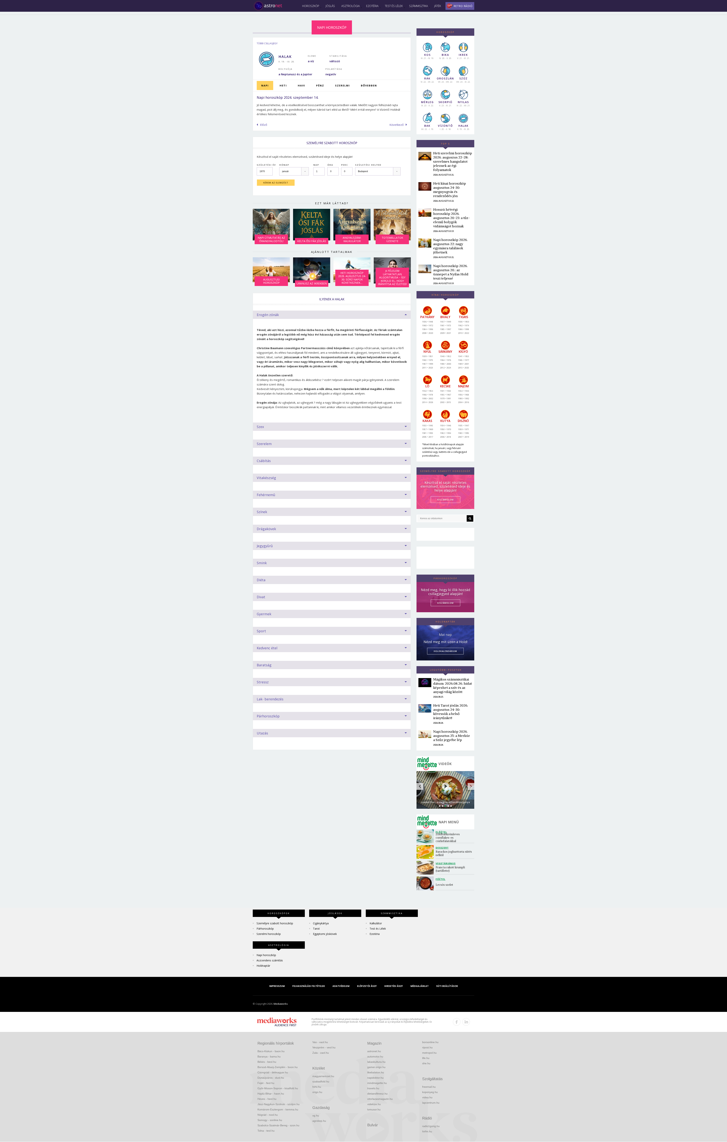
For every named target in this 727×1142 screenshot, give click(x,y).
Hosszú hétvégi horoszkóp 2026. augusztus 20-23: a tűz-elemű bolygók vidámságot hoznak (451, 217)
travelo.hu (373, 1088)
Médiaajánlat (419, 986)
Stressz (263, 682)
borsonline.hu (430, 1042)
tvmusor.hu (374, 1109)
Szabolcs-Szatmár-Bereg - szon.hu (278, 1125)
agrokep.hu (319, 1120)
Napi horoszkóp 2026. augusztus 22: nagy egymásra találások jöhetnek (450, 246)
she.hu (426, 1063)
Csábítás (264, 460)
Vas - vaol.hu (320, 1042)
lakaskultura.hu (376, 1061)
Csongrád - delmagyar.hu (272, 1072)
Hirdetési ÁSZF (393, 986)
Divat (261, 597)
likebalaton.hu (375, 1072)
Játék (437, 6)
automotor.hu (375, 1056)
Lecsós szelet (445, 884)
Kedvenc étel (267, 648)
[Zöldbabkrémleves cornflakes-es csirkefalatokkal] (426, 836)
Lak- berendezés (270, 699)
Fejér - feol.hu (265, 1083)
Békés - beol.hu (266, 1061)
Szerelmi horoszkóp (269, 934)
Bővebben (369, 85)
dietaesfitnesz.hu (377, 1093)
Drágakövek (266, 529)
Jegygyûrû (265, 546)
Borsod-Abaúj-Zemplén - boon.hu (277, 1067)
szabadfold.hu (320, 1081)
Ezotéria (372, 6)
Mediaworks (281, 1003)
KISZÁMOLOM (445, 499)
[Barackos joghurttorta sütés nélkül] (426, 852)
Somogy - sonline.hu (269, 1120)
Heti (283, 85)
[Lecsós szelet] (426, 883)
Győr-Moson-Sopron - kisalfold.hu (277, 1088)
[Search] (470, 518)
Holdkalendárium (445, 651)
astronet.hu (374, 1051)
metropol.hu (429, 1052)
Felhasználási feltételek (308, 986)
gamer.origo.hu (376, 1067)
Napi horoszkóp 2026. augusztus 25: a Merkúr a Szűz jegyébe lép (451, 735)
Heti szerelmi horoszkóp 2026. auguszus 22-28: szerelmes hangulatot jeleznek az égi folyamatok (452, 161)
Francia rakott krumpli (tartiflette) (451, 868)
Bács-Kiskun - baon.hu (271, 1051)
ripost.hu (427, 1047)
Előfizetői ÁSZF (367, 986)
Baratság (264, 665)
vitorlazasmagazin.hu (380, 1098)
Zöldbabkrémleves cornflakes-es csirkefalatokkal (448, 837)
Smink (262, 563)
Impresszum (277, 986)
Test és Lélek (394, 6)
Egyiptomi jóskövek (325, 934)
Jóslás (330, 6)
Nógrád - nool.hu (267, 1114)
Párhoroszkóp (268, 716)
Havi (301, 85)
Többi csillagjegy (267, 43)
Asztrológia (350, 6)
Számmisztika (418, 6)
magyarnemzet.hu (323, 1076)
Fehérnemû (266, 495)
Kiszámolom (445, 602)
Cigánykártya (321, 923)
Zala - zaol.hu (320, 1052)
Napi (265, 85)
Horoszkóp (310, 6)
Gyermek (264, 614)
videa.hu (427, 1097)
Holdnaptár (263, 965)
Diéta (261, 580)
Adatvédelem (340, 986)
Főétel (440, 879)
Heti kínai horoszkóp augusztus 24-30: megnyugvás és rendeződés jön (449, 189)
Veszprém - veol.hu (323, 1047)
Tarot (316, 928)
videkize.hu (374, 1104)
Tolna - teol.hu (266, 1130)
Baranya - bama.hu (269, 1056)
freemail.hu (429, 1086)
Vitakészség (266, 477)
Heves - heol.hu (266, 1098)
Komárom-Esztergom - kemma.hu (277, 1109)
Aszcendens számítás (270, 960)
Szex (260, 426)
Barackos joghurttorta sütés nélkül (454, 853)
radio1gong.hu (431, 1126)
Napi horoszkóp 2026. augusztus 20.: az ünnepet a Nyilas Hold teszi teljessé (450, 272)
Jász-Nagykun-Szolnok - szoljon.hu (278, 1104)
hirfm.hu (427, 1131)
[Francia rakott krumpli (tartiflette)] (426, 868)
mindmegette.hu (377, 1083)
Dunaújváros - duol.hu (270, 1077)
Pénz (320, 85)
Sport (261, 631)
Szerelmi (342, 85)
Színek (262, 512)
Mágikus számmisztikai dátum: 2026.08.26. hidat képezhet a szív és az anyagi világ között (452, 685)
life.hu (425, 1058)
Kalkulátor (376, 923)
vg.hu (315, 1115)
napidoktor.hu (375, 1077)
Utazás (262, 733)
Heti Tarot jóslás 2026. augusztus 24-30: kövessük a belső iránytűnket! (450, 711)
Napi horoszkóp (266, 955)
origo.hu (317, 1092)
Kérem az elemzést (275, 182)
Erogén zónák (268, 314)
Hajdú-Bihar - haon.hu (270, 1093)
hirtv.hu (316, 1086)
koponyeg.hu (430, 1092)
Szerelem (264, 443)
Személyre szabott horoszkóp (275, 923)
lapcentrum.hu (430, 1102)
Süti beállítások (447, 986)
